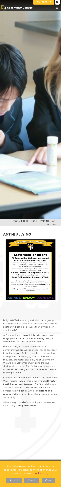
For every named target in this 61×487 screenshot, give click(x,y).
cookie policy (41, 473)
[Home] (16, 8)
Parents (45, 221)
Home (34, 221)
